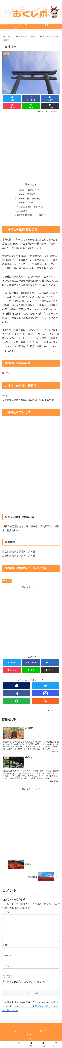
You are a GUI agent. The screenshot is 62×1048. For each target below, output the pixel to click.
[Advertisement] (31, 145)
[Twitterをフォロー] (45, 685)
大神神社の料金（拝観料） (29, 198)
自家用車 (23, 211)
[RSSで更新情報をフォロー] (45, 701)
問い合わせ (45, 1031)
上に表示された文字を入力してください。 (24, 981)
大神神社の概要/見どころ (28, 190)
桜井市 (8, 581)
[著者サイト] (16, 685)
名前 (5, 945)
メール (6, 955)
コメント (7, 912)
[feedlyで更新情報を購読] (16, 701)
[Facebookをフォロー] (16, 693)
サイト (5, 966)
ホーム (17, 1031)
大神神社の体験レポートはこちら (32, 215)
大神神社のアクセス (26, 202)
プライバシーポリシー (31, 1037)
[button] (56, 552)
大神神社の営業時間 (26, 194)
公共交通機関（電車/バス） (31, 206)
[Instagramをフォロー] (45, 693)
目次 (27, 184)
